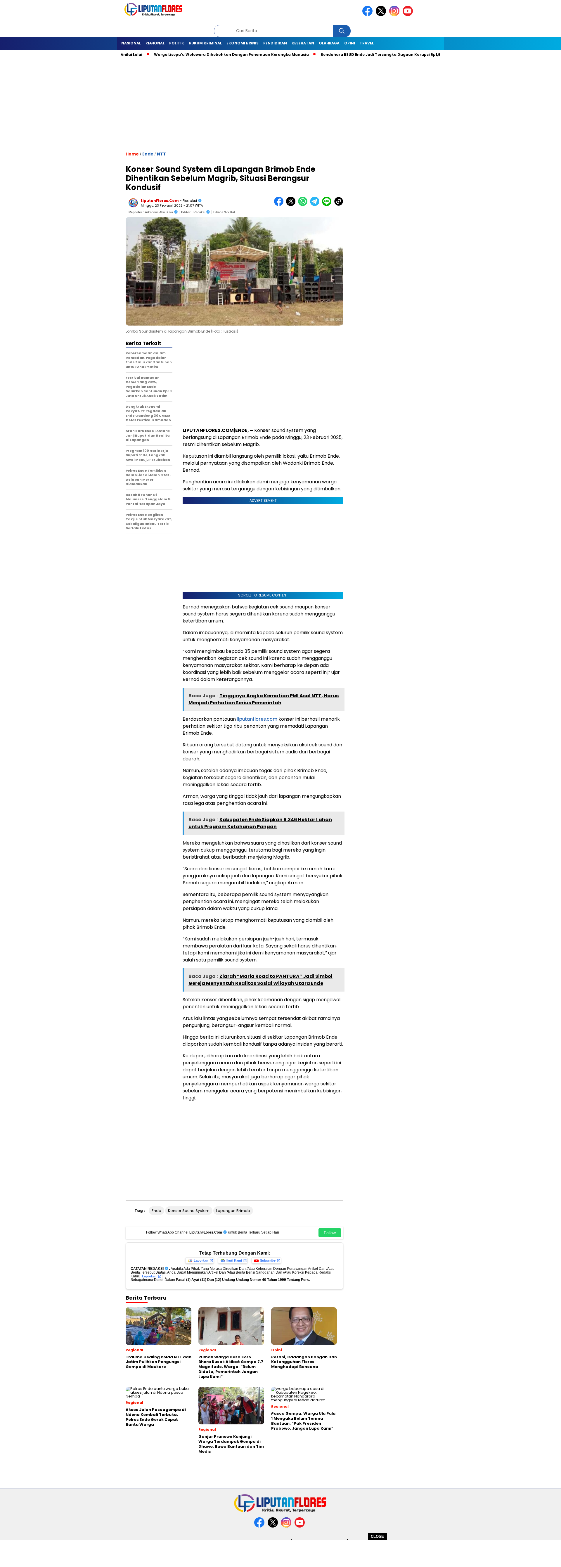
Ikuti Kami (234, 1260)
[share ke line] (328, 205)
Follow (330, 1232)
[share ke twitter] (292, 205)
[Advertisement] (280, 1553)
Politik (176, 43)
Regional (155, 43)
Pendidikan (275, 43)
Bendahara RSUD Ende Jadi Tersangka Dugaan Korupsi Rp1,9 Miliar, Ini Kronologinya (374, 54)
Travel (367, 43)
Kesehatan (303, 43)
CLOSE (377, 1536)
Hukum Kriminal (205, 43)
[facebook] (368, 15)
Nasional (131, 43)
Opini (349, 43)
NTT (161, 154)
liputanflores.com (257, 719)
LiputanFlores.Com (160, 200)
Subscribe (268, 1260)
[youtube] (409, 15)
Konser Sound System (188, 1210)
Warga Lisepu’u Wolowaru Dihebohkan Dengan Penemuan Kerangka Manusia (201, 54)
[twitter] (382, 15)
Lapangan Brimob (233, 1210)
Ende (147, 154)
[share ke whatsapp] (304, 205)
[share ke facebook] (280, 205)
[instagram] (395, 15)
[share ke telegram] (316, 205)
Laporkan (201, 1260)
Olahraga (329, 43)
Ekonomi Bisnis (242, 43)
